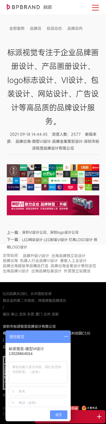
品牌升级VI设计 (36, 255)
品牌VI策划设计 (29, 7)
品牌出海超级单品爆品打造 (25, 265)
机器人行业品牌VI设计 (39, 260)
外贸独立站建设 (77, 270)
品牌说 (35, 28)
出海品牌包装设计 (46, 270)
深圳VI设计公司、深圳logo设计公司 (50, 232)
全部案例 (16, 28)
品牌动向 (75, 28)
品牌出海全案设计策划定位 (73, 265)
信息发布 (16, 36)
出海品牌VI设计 (16, 270)
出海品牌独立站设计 (68, 255)
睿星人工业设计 (73, 260)
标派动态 (54, 28)
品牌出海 (10, 260)
